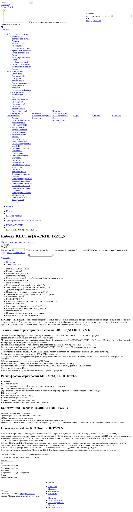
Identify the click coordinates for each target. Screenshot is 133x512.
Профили (16, 69)
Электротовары (13, 116)
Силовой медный (19, 111)
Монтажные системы (21, 67)
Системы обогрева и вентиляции (21, 166)
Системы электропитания (19, 170)
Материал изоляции (15, 278)
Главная (9, 206)
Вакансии (36, 118)
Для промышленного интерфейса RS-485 (21, 84)
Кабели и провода (15, 71)
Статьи (55, 118)
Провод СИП (18, 102)
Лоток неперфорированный (21, 56)
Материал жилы (13, 276)
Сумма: (4, 7)
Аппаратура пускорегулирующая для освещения (21, 120)
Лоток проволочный (21, 64)
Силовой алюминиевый (18, 107)
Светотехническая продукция (20, 156)
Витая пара (17, 74)
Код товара (11, 315)
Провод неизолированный (20, 98)
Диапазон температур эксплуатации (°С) (24, 294)
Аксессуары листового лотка (19, 42)
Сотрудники (45, 116)
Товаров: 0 (5, 5)
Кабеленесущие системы (18, 34)
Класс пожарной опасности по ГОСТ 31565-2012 (28, 301)
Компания (52, 486)
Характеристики (13, 264)
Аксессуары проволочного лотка (21, 47)
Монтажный (17, 95)
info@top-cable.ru (93, 21)
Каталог (9, 211)
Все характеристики (16, 252)
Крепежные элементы (21, 50)
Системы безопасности (18, 161)
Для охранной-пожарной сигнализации (18, 78)
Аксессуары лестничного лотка (20, 37)
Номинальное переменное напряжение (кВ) (25, 292)
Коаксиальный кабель (21, 90)
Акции (51, 482)
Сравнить (5, 245)
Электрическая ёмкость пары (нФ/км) (22, 306)
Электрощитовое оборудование (19, 198)
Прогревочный (18, 104)
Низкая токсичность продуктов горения (24, 313)
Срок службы (12, 297)
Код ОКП (10, 299)
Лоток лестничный (20, 53)
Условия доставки (60, 116)
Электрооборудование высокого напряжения (22, 180)
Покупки (52, 498)
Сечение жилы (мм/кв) (16, 273)
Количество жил (13, 271)
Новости (36, 116)
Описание (10, 262)
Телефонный (17, 113)
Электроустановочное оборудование (21, 194)
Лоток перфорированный (20, 61)
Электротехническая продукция (21, 189)
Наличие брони (13, 304)
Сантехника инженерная (17, 152)
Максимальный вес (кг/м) (17, 283)
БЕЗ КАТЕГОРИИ (20, 125)
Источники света (19, 132)
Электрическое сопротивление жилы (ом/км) (26, 287)
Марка (9, 269)
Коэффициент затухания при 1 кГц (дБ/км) (25, 308)
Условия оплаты (59, 113)
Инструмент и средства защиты (19, 128)
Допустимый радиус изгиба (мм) (20, 290)
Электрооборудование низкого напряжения (22, 184)
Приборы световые (20, 148)
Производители (59, 120)
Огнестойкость (12, 311)
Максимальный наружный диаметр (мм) (24, 285)
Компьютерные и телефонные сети (19, 140)
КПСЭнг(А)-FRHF (14, 225)
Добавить (5, 258)
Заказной (16, 88)
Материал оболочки (15, 280)
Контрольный (18, 92)
